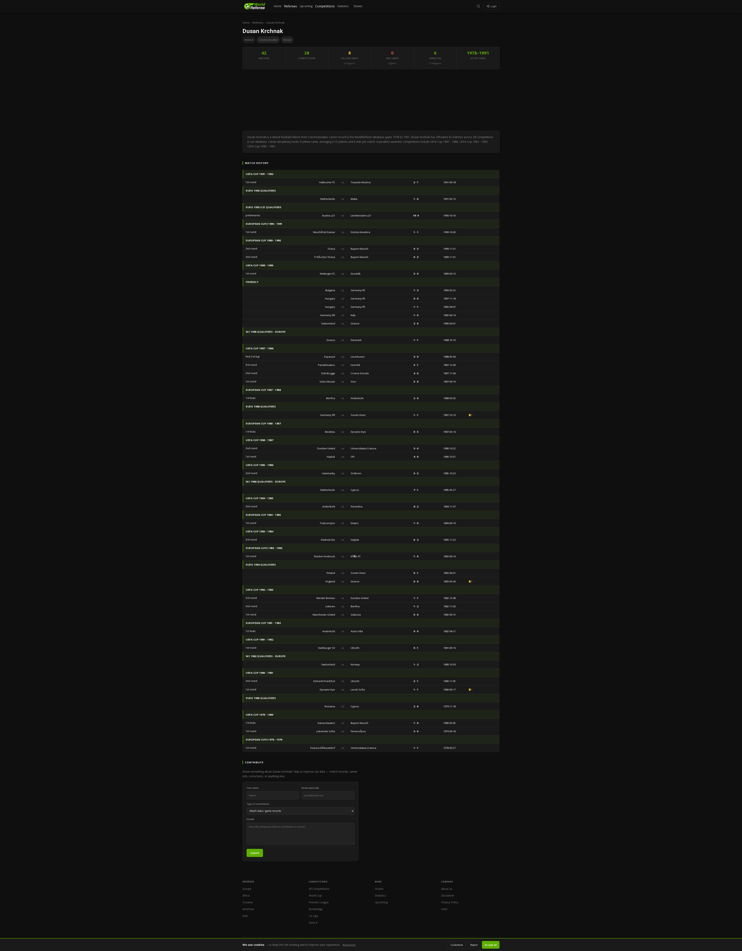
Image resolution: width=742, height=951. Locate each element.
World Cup (315, 895)
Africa (246, 895)
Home (277, 6)
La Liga (313, 916)
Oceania (248, 902)
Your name (253, 788)
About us (446, 889)
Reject (473, 945)
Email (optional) (310, 788)
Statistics (343, 6)
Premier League (319, 902)
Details (250, 819)
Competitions (325, 6)
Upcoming (306, 6)
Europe (247, 889)
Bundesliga (315, 909)
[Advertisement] (371, 100)
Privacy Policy (449, 902)
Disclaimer (447, 895)
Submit (254, 853)
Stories (358, 6)
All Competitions (319, 889)
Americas (248, 909)
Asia (245, 916)
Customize (457, 945)
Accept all (491, 945)
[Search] (478, 6)
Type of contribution (258, 804)
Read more (349, 945)
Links (444, 909)
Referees (290, 6)
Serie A (313, 922)
